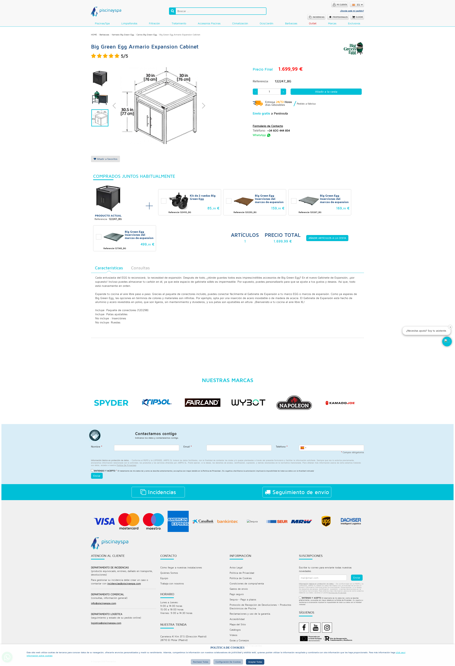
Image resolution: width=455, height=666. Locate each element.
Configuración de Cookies (228, 661)
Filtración (154, 23)
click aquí (400, 652)
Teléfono (282, 446)
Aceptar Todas (255, 661)
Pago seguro (237, 594)
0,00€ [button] (359, 16)
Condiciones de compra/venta (247, 583)
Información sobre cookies (39, 655)
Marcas (332, 23)
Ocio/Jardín (266, 23)
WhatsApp (260, 135)
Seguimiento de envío (300, 492)
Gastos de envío (239, 588)
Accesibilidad (237, 618)
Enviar (96, 475)
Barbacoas (291, 23)
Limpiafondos (129, 23)
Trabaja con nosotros (172, 583)
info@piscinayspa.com (103, 603)
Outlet (312, 23)
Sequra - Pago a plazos (243, 599)
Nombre (96, 446)
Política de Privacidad (212, 471)
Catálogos (235, 629)
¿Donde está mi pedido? (352, 10)
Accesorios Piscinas (209, 23)
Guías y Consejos (239, 640)
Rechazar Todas (200, 661)
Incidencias (161, 492)
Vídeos (233, 634)
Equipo (164, 578)
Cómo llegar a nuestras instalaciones (181, 567)
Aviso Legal (236, 567)
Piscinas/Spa (102, 23)
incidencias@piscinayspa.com (124, 583)
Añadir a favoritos (106, 158)
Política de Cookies (241, 578)
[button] (447, 341)
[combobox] (303, 448)
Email (187, 446)
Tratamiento (179, 23)
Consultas (140, 267)
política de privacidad (126, 465)
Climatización (240, 23)
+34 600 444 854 (278, 130)
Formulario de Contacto (268, 125)
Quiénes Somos (169, 572)
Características (109, 267)
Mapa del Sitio (238, 624)
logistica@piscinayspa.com (106, 622)
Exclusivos (354, 23)
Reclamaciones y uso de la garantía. (250, 613)
